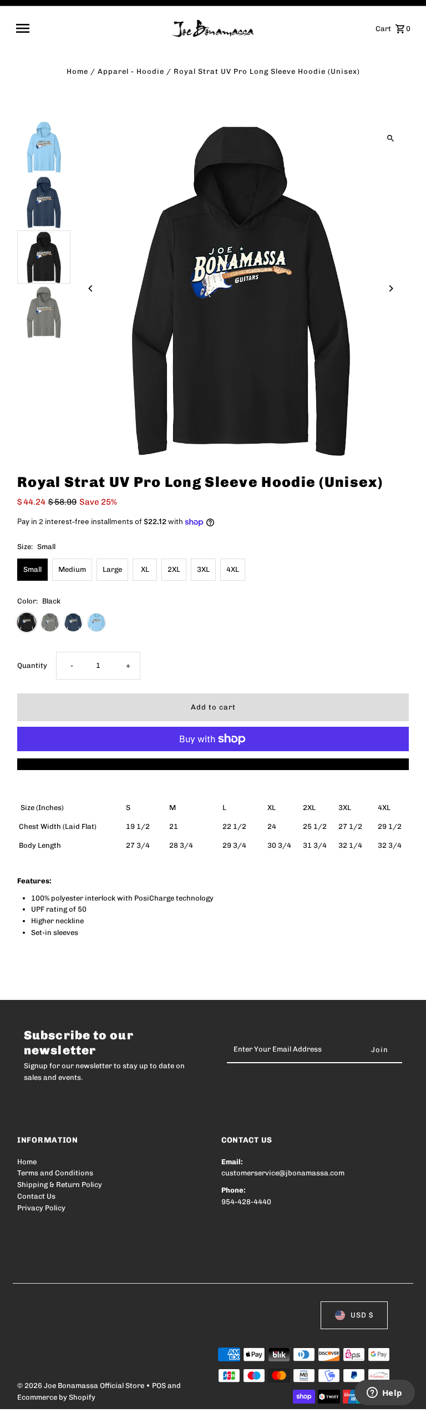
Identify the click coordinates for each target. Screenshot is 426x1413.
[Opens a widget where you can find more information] (384, 1393)
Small (32, 569)
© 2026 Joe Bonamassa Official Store (81, 1385)
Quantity (32, 665)
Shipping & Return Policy (59, 1184)
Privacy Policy (41, 1208)
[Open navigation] (90, 28)
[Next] (390, 288)
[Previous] (90, 288)
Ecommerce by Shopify (56, 1397)
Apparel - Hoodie (131, 71)
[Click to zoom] (390, 138)
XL (145, 569)
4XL (232, 569)
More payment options (213, 764)
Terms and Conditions (55, 1173)
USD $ (362, 1315)
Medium (72, 569)
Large (112, 569)
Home (77, 71)
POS (159, 1385)
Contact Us (36, 1196)
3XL (203, 569)
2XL (174, 569)
